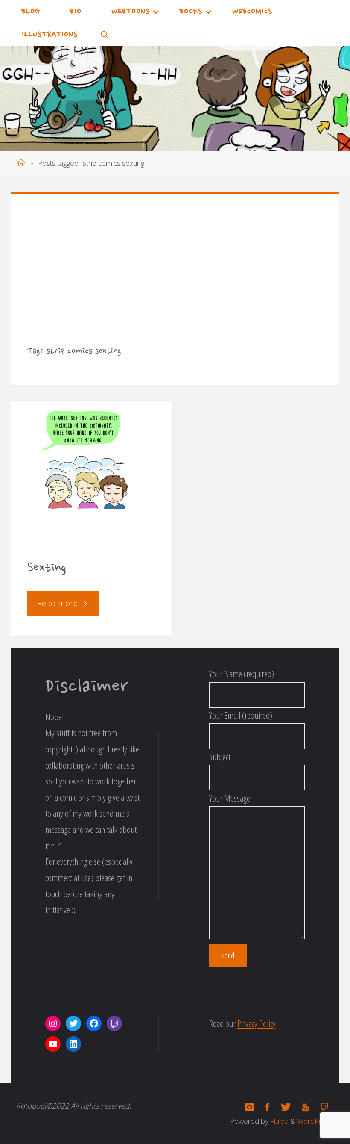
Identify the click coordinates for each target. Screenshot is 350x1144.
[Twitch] (324, 1107)
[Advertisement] (175, 278)
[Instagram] (250, 1107)
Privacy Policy (256, 1023)
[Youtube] (305, 1107)
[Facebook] (267, 1107)
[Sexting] (91, 470)
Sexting (46, 568)
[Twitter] (285, 1107)
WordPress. (315, 1121)
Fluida (278, 1121)
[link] (105, 34)
